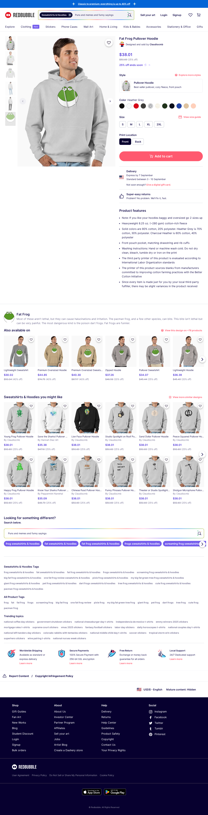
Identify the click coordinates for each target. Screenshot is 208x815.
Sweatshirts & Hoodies (18, 566)
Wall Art (88, 26)
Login (15, 739)
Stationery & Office (179, 26)
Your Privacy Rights (113, 750)
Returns (106, 717)
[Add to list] (109, 43)
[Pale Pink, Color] (193, 106)
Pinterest (160, 734)
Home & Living (108, 26)
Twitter (159, 722)
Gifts (200, 26)
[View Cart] (199, 15)
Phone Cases (69, 26)
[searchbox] (104, 533)
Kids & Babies (132, 26)
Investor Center (63, 717)
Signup (16, 744)
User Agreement (20, 775)
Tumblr (159, 728)
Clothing (29, 26)
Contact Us (108, 744)
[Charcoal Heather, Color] (143, 106)
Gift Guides (19, 711)
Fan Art (16, 717)
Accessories (153, 26)
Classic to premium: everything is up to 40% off (104, 3)
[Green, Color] (164, 106)
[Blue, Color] (179, 106)
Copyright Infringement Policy (54, 676)
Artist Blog (60, 744)
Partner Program (64, 722)
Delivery (106, 711)
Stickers (50, 26)
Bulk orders (19, 750)
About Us (60, 711)
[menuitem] (10, 26)
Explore (10, 26)
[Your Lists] (190, 15)
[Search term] (129, 15)
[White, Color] (129, 106)
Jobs (57, 739)
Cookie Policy (107, 775)
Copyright (107, 739)
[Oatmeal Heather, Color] (157, 106)
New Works (19, 722)
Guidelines (107, 728)
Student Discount (22, 733)
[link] (22, 543)
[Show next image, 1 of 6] (110, 101)
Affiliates (59, 728)
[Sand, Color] (186, 106)
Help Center (108, 722)
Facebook (161, 717)
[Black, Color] (121, 106)
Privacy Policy (39, 775)
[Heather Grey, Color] (150, 106)
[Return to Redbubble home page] (19, 15)
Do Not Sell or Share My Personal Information (73, 775)
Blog (15, 728)
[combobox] (86, 15)
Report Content (19, 676)
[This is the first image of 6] (23, 101)
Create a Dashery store (68, 750)
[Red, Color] (136, 106)
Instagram (161, 711)
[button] (104, 3)
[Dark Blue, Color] (172, 106)
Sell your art (61, 733)
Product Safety (110, 733)
